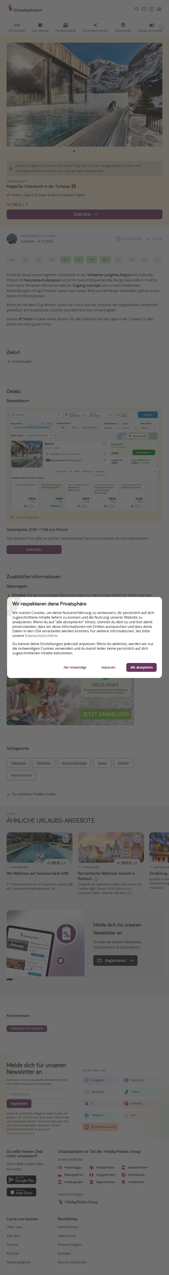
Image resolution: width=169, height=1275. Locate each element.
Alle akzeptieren (141, 667)
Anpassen (108, 667)
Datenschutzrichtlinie (41, 636)
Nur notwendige (75, 667)
